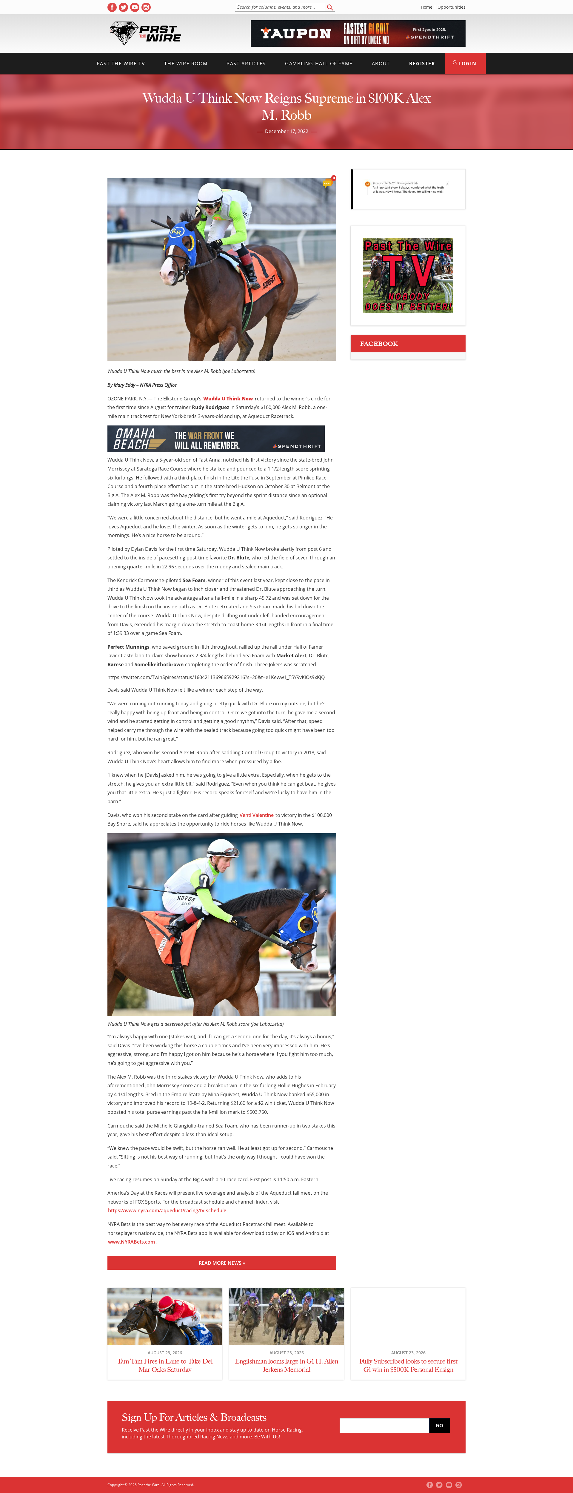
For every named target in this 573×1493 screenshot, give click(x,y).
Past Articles (246, 63)
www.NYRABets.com (131, 1241)
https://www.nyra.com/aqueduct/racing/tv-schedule (167, 1210)
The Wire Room (185, 63)
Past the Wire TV (121, 63)
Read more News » (222, 1263)
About (381, 63)
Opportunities (452, 7)
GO (439, 1425)
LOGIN (467, 63)
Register (422, 63)
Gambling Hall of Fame (319, 63)
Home (426, 7)
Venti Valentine (257, 815)
